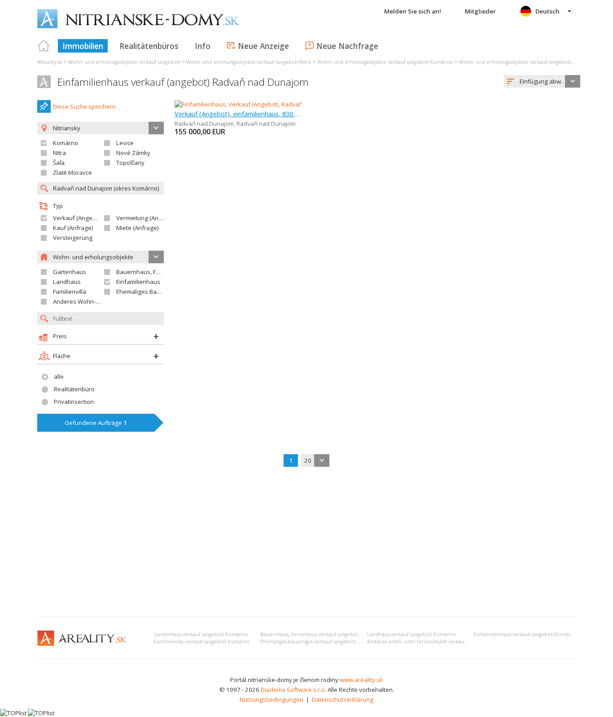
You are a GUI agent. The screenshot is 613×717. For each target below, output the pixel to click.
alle (59, 376)
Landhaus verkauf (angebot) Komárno (411, 634)
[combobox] (542, 81)
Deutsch (547, 11)
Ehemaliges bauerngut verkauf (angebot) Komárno (319, 641)
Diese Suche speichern (84, 106)
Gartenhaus (69, 272)
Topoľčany (130, 163)
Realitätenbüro (74, 389)
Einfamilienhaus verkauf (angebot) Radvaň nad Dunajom (183, 82)
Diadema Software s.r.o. (293, 690)
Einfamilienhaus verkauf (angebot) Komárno (525, 634)
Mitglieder (480, 11)
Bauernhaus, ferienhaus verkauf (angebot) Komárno (321, 634)
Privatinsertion (74, 402)
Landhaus (67, 282)
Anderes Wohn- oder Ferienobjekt (99, 301)
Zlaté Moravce (72, 172)
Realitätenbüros (149, 45)
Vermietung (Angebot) (146, 218)
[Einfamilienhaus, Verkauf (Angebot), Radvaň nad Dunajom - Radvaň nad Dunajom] (286, 104)
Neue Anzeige (263, 45)
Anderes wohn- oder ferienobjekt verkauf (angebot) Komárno (440, 641)
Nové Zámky (133, 153)
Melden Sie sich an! (412, 11)
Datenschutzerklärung (342, 699)
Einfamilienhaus (138, 282)
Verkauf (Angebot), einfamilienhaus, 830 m (238, 113)
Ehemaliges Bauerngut (147, 292)
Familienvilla (69, 292)
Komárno (65, 143)
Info (202, 45)
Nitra (59, 153)
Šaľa (59, 163)
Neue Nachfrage (347, 45)
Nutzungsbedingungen (271, 699)
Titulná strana (44, 46)
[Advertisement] (306, 543)
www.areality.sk (361, 680)
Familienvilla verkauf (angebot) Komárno (202, 641)
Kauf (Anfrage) (73, 228)
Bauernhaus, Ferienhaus (150, 272)
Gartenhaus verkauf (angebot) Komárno (201, 634)
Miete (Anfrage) (137, 228)
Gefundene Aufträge (96, 423)
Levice (125, 143)
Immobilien (82, 45)
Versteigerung (72, 238)
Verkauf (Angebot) (78, 218)
